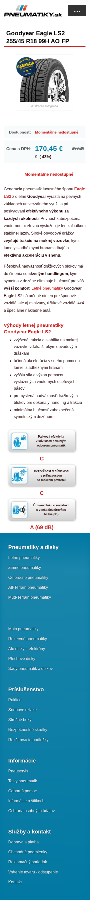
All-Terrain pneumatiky (28, 587)
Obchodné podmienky (27, 852)
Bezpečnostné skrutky (27, 729)
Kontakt (15, 882)
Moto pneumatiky (23, 629)
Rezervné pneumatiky (27, 639)
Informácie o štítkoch (26, 801)
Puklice (15, 700)
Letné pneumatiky (47, 288)
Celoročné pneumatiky (28, 577)
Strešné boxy (20, 720)
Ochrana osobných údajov (31, 811)
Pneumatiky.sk (29, 10)
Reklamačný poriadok (27, 862)
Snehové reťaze (22, 710)
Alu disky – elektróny (26, 649)
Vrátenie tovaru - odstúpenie (33, 872)
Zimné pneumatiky (24, 567)
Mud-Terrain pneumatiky (29, 597)
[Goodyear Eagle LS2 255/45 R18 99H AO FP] (44, 80)
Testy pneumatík (22, 781)
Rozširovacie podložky (28, 740)
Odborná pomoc (22, 791)
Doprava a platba (23, 842)
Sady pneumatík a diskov (30, 668)
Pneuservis (18, 771)
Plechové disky (21, 659)
